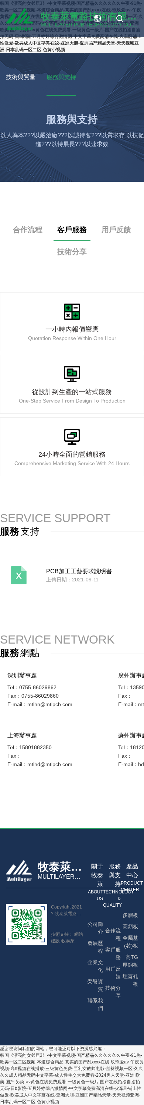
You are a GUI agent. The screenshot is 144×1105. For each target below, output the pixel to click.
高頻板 (130, 926)
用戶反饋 (116, 230)
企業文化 (95, 966)
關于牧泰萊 (55, 40)
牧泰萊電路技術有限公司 (60, 866)
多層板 (130, 915)
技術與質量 (20, 77)
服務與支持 (61, 77)
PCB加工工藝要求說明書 (79, 571)
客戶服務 (72, 230)
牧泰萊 (68, 940)
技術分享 (72, 252)
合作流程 (27, 230)
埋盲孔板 (130, 980)
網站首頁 (18, 40)
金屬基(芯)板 (130, 942)
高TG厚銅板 (130, 961)
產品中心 (93, 40)
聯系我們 (95, 1004)
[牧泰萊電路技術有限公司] (19, 872)
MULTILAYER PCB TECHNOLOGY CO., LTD (58, 877)
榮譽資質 (95, 985)
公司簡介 (95, 928)
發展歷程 (95, 947)
